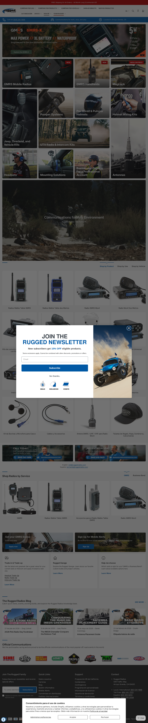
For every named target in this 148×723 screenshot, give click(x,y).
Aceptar (73, 717)
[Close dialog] (129, 328)
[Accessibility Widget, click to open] (3, 719)
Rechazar (105, 717)
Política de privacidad (98, 711)
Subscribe (54, 368)
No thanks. (54, 376)
